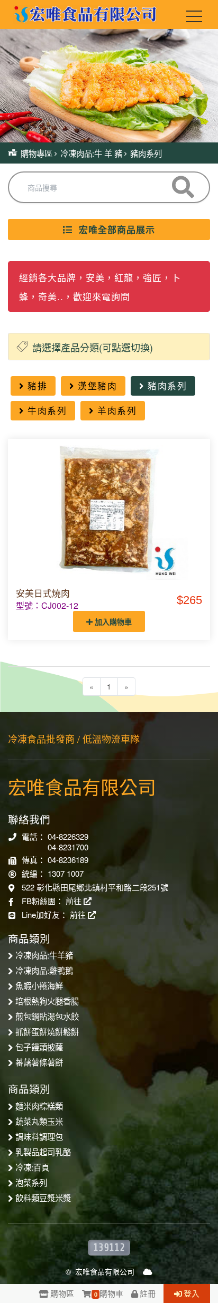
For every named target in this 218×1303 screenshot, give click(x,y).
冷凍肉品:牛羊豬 (44, 955)
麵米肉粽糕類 (39, 1106)
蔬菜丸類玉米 (39, 1121)
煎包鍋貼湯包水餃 (47, 1016)
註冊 (148, 1293)
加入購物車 (112, 621)
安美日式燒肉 (43, 593)
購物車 (108, 1293)
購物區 (62, 1293)
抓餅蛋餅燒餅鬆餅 (47, 1031)
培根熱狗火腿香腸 (47, 1001)
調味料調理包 (39, 1136)
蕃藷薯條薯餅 (39, 1062)
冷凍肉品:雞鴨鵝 (44, 970)
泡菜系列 (31, 1182)
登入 (191, 1293)
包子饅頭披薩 (39, 1046)
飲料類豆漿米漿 (43, 1197)
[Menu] (194, 18)
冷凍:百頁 (32, 1167)
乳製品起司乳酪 (43, 1151)
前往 (75, 900)
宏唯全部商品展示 (113, 229)
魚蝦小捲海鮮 (39, 985)
